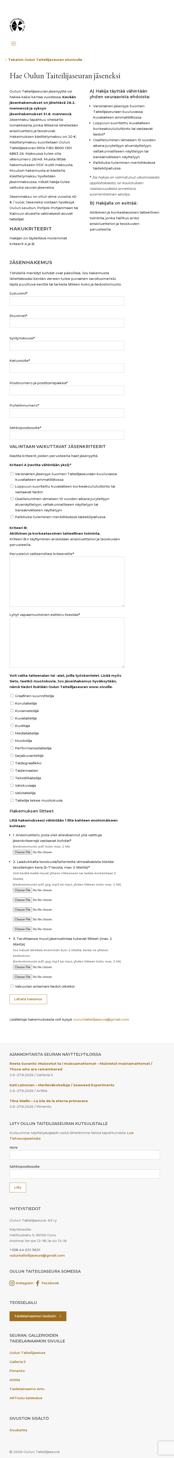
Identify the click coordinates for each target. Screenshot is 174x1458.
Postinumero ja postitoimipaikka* (39, 383)
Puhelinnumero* (24, 405)
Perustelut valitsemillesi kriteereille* (42, 554)
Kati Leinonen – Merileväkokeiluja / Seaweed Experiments (62, 1085)
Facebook (50, 1283)
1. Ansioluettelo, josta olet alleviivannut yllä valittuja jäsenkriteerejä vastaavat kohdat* (57, 840)
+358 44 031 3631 (25, 1250)
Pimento (17, 1371)
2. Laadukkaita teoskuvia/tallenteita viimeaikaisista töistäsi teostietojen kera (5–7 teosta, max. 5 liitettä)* (67, 873)
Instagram (24, 1283)
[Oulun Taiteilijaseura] (17, 25)
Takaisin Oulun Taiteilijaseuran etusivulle (46, 59)
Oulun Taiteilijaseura (27, 1353)
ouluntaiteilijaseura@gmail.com (101, 1019)
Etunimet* (18, 316)
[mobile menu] (13, 41)
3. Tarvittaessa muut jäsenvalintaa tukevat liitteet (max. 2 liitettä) (67, 949)
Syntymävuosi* (22, 338)
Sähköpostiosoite (25, 1166)
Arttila (15, 1380)
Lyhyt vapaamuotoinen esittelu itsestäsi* (45, 614)
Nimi (13, 1147)
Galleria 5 (17, 1362)
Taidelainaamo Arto (27, 1389)
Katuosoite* (20, 360)
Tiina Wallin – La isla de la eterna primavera (49, 1101)
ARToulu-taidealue (26, 1398)
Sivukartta (18, 1430)
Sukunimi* (19, 293)
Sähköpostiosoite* (25, 428)
